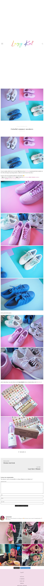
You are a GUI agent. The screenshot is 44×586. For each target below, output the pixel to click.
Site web (2, 501)
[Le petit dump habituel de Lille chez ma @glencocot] (33, 555)
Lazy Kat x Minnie (34, 469)
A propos (22, 578)
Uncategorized (22, 126)
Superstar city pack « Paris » (13, 178)
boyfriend (27, 171)
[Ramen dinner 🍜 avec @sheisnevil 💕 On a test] (11, 555)
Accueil (22, 576)
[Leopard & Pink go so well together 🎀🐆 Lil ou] (11, 533)
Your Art (22, 581)
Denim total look (9, 463)
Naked (14, 177)
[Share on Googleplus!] (25, 452)
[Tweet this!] (23, 452)
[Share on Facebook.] (19, 452)
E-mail (2, 498)
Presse (22, 583)
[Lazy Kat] (22, 44)
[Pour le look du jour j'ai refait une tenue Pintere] (33, 533)
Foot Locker (25, 177)
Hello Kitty (38, 382)
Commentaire (4, 481)
